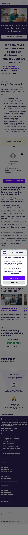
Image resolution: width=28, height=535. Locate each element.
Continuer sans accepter (17, 253)
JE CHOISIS (14, 282)
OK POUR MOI (14, 278)
